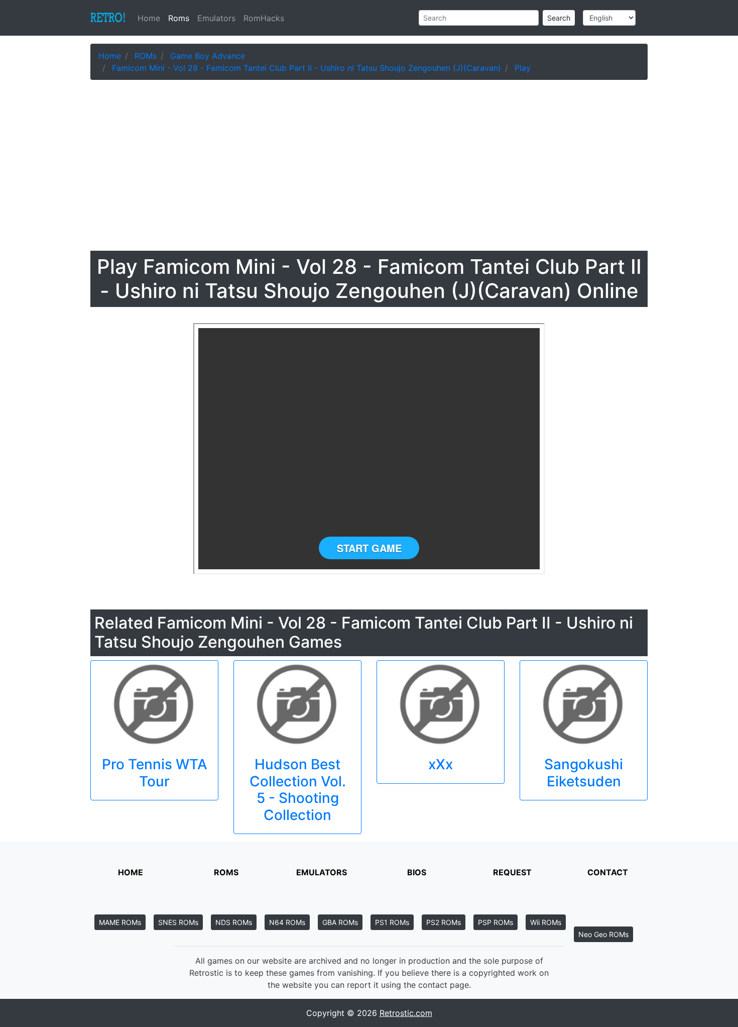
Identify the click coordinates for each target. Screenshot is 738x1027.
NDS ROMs (233, 922)
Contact (607, 872)
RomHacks (263, 18)
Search (558, 18)
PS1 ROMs (392, 922)
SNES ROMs (178, 922)
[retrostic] (108, 18)
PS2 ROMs (443, 922)
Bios (416, 872)
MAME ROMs (120, 922)
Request (512, 872)
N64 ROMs (287, 922)
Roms (178, 18)
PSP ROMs (495, 922)
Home (151, 18)
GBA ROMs (340, 922)
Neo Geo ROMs (603, 934)
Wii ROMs (545, 922)
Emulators (216, 18)
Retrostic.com (406, 1013)
